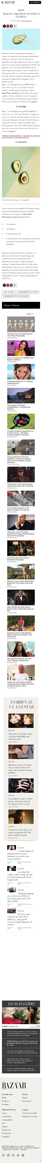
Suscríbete (35, 2)
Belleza (21, 10)
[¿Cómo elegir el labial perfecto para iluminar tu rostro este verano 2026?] (11, 847)
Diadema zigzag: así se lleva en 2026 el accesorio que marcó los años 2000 (20, 897)
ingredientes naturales (16, 296)
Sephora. (12, 131)
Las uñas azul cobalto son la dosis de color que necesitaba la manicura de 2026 (22, 1052)
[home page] (10, 2)
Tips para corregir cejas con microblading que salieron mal (20, 736)
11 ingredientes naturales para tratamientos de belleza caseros (21, 136)
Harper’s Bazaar (26, 21)
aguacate (8, 292)
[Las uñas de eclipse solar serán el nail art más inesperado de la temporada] (11, 868)
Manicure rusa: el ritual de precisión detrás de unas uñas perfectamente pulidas (20, 768)
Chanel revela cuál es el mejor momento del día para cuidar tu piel (20, 832)
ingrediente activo (28, 292)
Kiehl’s (34, 101)
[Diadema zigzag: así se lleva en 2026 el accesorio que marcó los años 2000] (11, 889)
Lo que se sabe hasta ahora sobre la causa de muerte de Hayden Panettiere (21, 1069)
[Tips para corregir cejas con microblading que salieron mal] (21, 721)
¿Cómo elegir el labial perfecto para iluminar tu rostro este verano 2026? (20, 854)
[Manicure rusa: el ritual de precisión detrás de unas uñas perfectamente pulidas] (21, 752)
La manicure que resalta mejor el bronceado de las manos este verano (20, 801)
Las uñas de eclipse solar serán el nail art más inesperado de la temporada (19, 875)
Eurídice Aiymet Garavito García (24, 862)
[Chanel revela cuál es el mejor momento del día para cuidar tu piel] (21, 817)
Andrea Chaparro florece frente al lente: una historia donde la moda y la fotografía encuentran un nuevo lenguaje (22, 1033)
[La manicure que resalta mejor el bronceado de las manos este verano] (21, 785)
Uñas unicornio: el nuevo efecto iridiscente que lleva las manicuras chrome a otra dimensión (20, 1061)
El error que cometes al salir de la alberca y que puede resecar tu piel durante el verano (19, 919)
